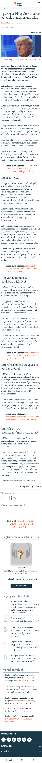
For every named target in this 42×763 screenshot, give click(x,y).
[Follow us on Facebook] (8, 739)
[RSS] (19, 739)
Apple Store (21, 681)
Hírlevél (9, 760)
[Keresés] (33, 760)
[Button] (36, 32)
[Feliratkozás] (29, 739)
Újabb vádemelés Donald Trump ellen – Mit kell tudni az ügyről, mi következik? (22, 356)
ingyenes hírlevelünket (20, 701)
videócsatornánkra (25, 711)
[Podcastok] (22, 760)
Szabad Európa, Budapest (11, 23)
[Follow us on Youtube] (3, 739)
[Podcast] (24, 739)
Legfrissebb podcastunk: (18, 537)
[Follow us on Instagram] (14, 739)
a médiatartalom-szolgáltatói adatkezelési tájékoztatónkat (22, 524)
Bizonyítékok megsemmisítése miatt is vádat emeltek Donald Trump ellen (23, 269)
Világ (3, 10)
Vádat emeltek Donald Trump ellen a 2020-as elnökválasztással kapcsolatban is (21, 169)
